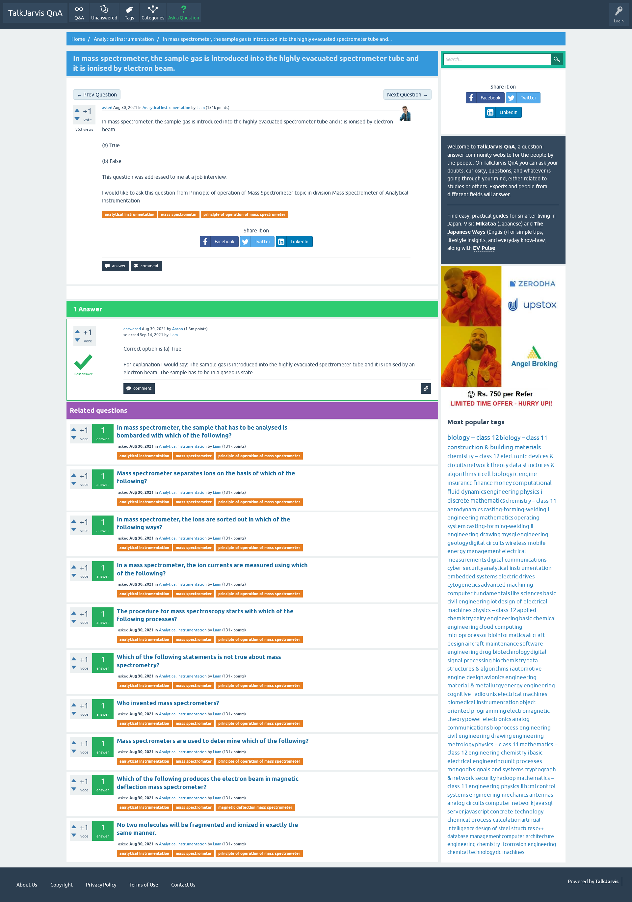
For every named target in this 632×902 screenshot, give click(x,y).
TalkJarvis (607, 882)
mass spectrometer (179, 214)
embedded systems (472, 576)
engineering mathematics (480, 517)
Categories (153, 17)
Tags (129, 17)
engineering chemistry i (498, 752)
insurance (460, 482)
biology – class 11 (524, 437)
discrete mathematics (476, 500)
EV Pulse (484, 248)
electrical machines (522, 694)
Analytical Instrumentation (166, 107)
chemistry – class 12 (473, 456)
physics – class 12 (494, 610)
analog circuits (466, 803)
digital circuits (487, 543)
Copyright (61, 885)
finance (483, 482)
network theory (488, 465)
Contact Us (183, 885)
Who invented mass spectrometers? (168, 703)
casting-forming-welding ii (499, 526)
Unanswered (104, 17)
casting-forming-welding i (516, 509)
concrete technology (516, 811)
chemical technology (471, 852)
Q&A (79, 17)
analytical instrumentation (129, 214)
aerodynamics (465, 509)
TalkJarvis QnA (35, 13)
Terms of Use (143, 885)
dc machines (510, 852)
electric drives (516, 576)
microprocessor (467, 635)
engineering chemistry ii (475, 844)
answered (132, 329)
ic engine (525, 473)
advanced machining (507, 584)
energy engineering (529, 685)
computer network (509, 803)
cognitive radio (466, 694)
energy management (474, 551)
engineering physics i (514, 491)
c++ (540, 828)
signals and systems (498, 769)
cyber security (465, 568)
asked (107, 107)
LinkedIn (299, 241)
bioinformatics (506, 635)
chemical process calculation (484, 819)
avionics (494, 677)
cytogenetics (463, 584)
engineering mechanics (499, 794)
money (502, 482)
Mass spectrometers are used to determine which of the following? (212, 740)
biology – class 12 (473, 437)
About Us (26, 885)
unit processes (523, 761)
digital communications (517, 559)
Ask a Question (183, 17)
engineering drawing (474, 534)
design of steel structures (505, 828)
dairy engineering (495, 618)
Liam (217, 446)
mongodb (459, 769)
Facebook (224, 241)
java (539, 803)
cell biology (497, 473)
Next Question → (407, 94)
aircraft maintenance (492, 643)
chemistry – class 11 (531, 500)
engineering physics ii (495, 786)
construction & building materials (494, 447)
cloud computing (500, 626)
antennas (541, 794)
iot (493, 601)
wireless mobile (525, 543)
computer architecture (528, 836)
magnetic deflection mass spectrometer (255, 807)
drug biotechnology (504, 652)
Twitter (262, 241)
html (530, 786)
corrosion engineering (530, 844)
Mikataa (486, 224)
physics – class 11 (497, 744)
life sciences (526, 593)
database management (474, 836)
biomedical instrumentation (483, 702)
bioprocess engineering (520, 727)
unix (491, 694)
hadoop (506, 778)
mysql (508, 534)
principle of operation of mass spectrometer (244, 214)
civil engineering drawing (479, 735)
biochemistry (509, 660)
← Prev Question (97, 94)
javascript (477, 811)
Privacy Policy (101, 885)
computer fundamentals (478, 593)
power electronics (488, 719)
